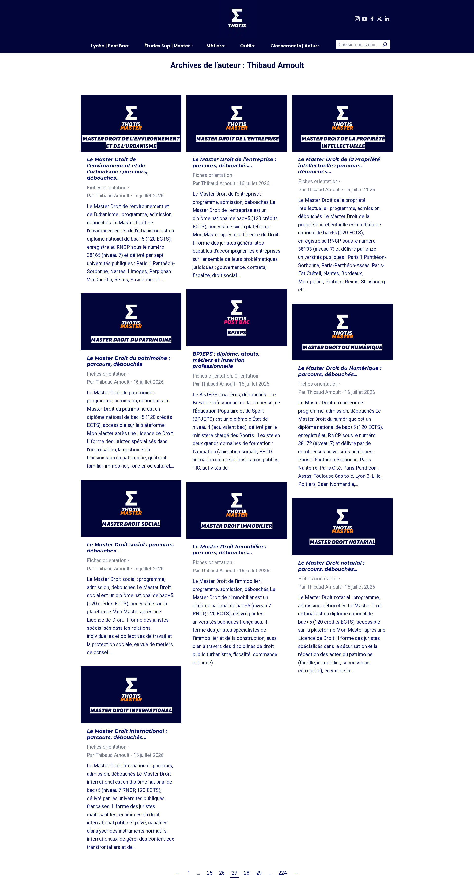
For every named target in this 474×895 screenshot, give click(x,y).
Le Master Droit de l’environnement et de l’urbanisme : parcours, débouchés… (117, 168)
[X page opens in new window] (379, 19)
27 (234, 873)
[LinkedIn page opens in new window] (387, 19)
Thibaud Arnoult (275, 65)
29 (259, 873)
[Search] (385, 44)
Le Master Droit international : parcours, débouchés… (127, 734)
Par (108, 196)
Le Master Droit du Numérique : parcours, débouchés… (339, 371)
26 (222, 873)
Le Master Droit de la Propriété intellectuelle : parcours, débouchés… (339, 165)
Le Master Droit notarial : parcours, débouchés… (331, 566)
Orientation (246, 376)
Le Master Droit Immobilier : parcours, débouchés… (229, 550)
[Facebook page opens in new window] (372, 19)
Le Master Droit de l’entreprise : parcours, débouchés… (234, 162)
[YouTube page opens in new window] (364, 19)
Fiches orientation (106, 187)
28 (246, 873)
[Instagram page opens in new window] (357, 19)
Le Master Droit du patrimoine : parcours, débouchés (128, 361)
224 (282, 873)
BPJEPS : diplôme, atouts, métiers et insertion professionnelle (226, 360)
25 (209, 873)
